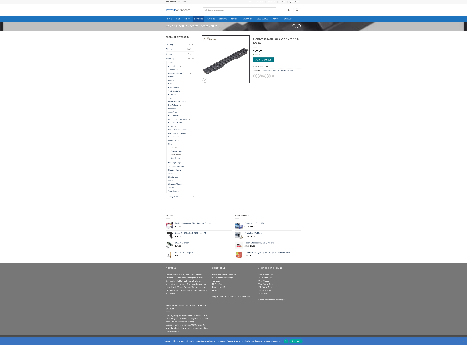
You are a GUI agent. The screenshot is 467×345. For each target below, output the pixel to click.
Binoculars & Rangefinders (178, 73)
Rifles (170, 144)
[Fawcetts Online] (178, 10)
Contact (288, 19)
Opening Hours (294, 2)
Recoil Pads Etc (174, 137)
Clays (170, 98)
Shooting (198, 19)
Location (282, 2)
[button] (288, 9)
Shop (178, 19)
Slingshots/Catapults (176, 184)
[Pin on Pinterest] (269, 76)
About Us (259, 2)
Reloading (172, 140)
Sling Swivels (173, 177)
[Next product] (294, 26)
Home (250, 2)
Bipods (171, 77)
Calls (170, 84)
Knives (170, 126)
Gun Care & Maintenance (177, 119)
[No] (463, 342)
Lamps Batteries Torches (177, 130)
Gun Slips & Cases (175, 123)
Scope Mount (209, 26)
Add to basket (263, 60)
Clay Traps (172, 94)
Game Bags (172, 112)
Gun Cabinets (173, 116)
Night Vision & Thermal (177, 133)
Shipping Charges (174, 163)
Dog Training (173, 105)
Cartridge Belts (174, 91)
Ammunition (173, 66)
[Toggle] (192, 44)
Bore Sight (172, 80)
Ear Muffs (172, 108)
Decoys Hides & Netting (177, 101)
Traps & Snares (173, 191)
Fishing (187, 19)
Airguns (171, 62)
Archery (171, 70)
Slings (170, 180)
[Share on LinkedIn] (273, 76)
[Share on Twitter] (260, 76)
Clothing (211, 19)
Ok (286, 341)
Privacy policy (296, 341)
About (275, 19)
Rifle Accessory (267, 70)
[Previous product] (299, 26)
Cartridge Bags (174, 87)
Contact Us (271, 2)
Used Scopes (175, 158)
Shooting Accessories (176, 166)
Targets (171, 187)
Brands (234, 19)
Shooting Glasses (174, 170)
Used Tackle (262, 19)
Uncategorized (172, 196)
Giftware (223, 19)
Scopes (194, 26)
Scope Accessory (177, 151)
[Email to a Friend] (264, 76)
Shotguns (171, 173)
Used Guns (247, 19)
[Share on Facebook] (255, 76)
